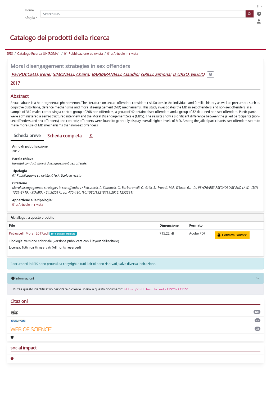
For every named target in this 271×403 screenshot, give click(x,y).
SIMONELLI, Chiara (71, 74)
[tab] (90, 136)
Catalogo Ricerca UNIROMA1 (38, 53)
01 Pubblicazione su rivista (83, 53)
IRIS (10, 53)
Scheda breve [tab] (27, 135)
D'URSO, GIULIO (188, 74)
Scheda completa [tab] (64, 136)
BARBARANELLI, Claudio (115, 74)
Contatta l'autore (233, 235)
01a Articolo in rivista (122, 53)
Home (29, 10)
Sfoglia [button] (30, 18)
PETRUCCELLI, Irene (30, 74)
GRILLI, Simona (155, 74)
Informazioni (24, 278)
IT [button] (258, 6)
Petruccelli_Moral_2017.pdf (29, 233)
